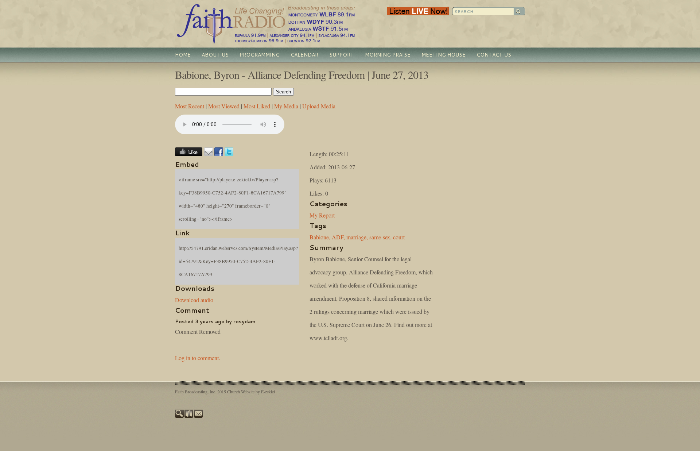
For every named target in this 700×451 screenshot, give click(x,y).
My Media (286, 106)
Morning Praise (388, 54)
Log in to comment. (197, 358)
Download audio (194, 300)
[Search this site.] (179, 416)
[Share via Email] (208, 154)
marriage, (357, 237)
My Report (322, 215)
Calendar (304, 54)
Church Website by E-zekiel (251, 391)
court (399, 237)
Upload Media (318, 106)
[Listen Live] (418, 13)
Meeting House (443, 54)
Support (341, 54)
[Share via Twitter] (229, 154)
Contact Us (494, 54)
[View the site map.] (189, 416)
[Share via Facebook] (218, 154)
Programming (260, 54)
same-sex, (380, 237)
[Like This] (188, 154)
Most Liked (257, 106)
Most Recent (189, 106)
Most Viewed (224, 106)
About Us (215, 54)
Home (183, 54)
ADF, (338, 237)
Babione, (320, 237)
